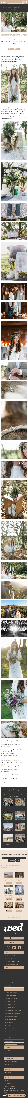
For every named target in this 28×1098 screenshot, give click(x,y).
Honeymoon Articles (9, 983)
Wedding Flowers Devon (11, 1019)
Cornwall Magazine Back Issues (12, 961)
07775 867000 (14, 938)
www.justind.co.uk (14, 760)
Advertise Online (9, 1064)
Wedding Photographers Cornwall (13, 1010)
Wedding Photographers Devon (12, 1013)
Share (11, 49)
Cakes (12, 857)
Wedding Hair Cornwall (10, 1004)
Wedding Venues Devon (10, 995)
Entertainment (6, 857)
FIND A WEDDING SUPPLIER (17, 1095)
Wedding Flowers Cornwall (11, 1016)
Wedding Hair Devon (10, 1007)
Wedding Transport (9, 1028)
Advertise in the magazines (11, 1061)
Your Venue (22, 857)
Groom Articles (8, 973)
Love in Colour (9, 908)
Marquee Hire (12, 860)
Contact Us (7, 1080)
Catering (16, 857)
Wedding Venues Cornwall (11, 992)
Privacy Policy (8, 1083)
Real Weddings (8, 970)
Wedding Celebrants (9, 1031)
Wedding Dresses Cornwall (11, 998)
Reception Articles (9, 980)
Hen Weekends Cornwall (11, 1044)
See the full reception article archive (14, 917)
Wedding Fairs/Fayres (10, 1038)
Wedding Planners (9, 1041)
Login (6, 1053)
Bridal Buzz (8, 1072)
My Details (7, 1050)
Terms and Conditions (10, 1086)
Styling (18, 860)
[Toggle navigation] (26, 2)
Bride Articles (8, 976)
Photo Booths (8, 1035)
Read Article (8, 883)
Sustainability (8, 986)
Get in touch (15, 942)
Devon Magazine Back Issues (11, 964)
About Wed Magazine (10, 955)
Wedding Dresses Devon (11, 1001)
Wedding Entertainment (10, 1025)
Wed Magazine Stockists (10, 958)
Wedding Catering (9, 1022)
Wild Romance (19, 908)
